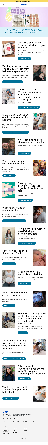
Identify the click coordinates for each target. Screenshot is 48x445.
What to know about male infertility (13, 209)
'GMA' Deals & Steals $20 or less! (23, 1)
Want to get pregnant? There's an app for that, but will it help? (15, 389)
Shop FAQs (25, 421)
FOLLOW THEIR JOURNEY (11, 82)
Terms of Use (5, 423)
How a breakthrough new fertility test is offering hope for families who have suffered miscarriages (32, 318)
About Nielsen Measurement (15, 427)
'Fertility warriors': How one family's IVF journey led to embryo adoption (15, 69)
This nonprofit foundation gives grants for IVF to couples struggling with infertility (31, 369)
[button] (3, 4)
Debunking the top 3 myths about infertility (30, 273)
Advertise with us (6, 433)
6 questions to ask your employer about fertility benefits (15, 117)
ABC (24, 426)
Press (14, 430)
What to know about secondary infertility (13, 162)
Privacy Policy (5, 426)
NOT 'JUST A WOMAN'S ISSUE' (13, 221)
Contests (4, 421)
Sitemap (34, 421)
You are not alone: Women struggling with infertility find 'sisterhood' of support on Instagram (30, 94)
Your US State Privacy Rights (17, 422)
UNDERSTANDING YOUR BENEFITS (14, 132)
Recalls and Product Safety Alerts (37, 424)
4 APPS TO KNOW (9, 398)
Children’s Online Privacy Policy (6, 431)
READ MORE (8, 175)
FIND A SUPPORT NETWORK (28, 107)
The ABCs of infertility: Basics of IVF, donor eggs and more (31, 45)
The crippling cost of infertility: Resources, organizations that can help (30, 187)
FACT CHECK (23, 283)
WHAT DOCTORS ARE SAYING (13, 358)
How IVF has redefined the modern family (14, 252)
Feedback (15, 432)
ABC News (25, 423)
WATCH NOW (23, 58)
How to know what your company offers (15, 294)
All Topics (25, 430)
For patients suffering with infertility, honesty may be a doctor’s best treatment (15, 344)
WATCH (22, 333)
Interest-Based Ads (16, 424)
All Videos (25, 428)
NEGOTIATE (7, 305)
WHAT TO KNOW (24, 200)
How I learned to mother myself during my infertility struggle (31, 231)
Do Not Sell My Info (6, 428)
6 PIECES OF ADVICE (26, 243)
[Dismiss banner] (46, 1)
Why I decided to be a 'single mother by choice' (31, 141)
